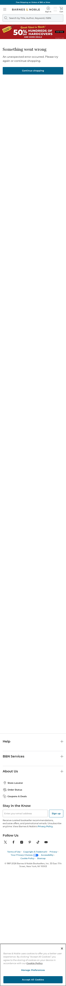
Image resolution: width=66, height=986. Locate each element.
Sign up (56, 813)
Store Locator (15, 783)
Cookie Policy (27, 858)
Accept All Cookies (33, 979)
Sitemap (41, 858)
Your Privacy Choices (21, 855)
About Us (10, 771)
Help (6, 741)
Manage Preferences (33, 970)
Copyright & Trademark (35, 851)
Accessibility (47, 855)
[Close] (62, 948)
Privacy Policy (45, 826)
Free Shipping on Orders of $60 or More (33, 2)
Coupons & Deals (17, 796)
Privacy (53, 851)
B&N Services (13, 756)
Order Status (15, 789)
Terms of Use (13, 851)
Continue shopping (33, 70)
